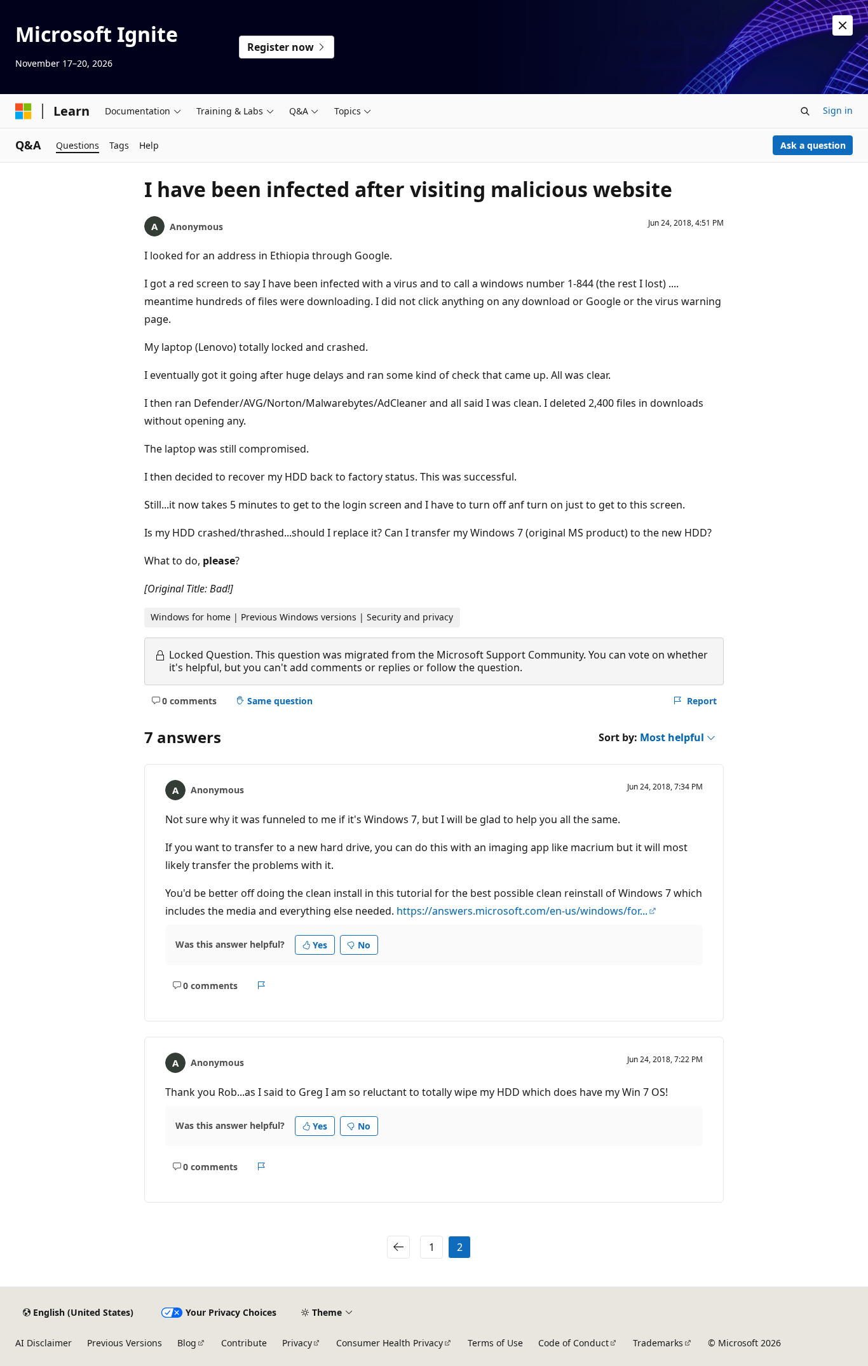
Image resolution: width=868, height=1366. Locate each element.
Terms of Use (495, 1343)
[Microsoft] (23, 111)
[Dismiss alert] (842, 25)
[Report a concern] (261, 985)
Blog (186, 1343)
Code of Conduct (573, 1343)
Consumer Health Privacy (389, 1343)
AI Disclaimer (43, 1343)
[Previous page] (398, 1247)
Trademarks (658, 1343)
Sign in (838, 110)
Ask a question (813, 145)
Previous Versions (124, 1343)
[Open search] (805, 111)
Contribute (244, 1343)
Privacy (297, 1343)
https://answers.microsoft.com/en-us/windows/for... (522, 911)
